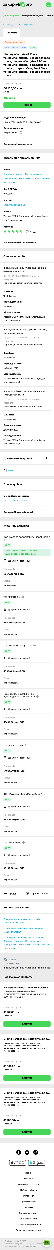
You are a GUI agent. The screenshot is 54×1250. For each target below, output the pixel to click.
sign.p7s (11, 470)
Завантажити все (47, 458)
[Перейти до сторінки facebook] (18, 1152)
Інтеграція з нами (28, 1218)
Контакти (28, 1178)
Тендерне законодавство (28, 1230)
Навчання (28, 1207)
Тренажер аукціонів (28, 1213)
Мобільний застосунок (28, 1184)
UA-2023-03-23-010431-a (15, 500)
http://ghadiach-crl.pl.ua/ (14, 205)
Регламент (28, 1196)
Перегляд (27, 105)
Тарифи (28, 1173)
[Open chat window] (46, 1242)
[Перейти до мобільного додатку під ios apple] (17, 1163)
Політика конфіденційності (28, 1224)
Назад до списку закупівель (19, 24)
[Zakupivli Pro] (17, 4)
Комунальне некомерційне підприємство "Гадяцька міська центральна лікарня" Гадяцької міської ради (26, 178)
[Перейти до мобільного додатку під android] (36, 1163)
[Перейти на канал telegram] (35, 1152)
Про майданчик (28, 1201)
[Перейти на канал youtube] (27, 1152)
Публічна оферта (28, 1190)
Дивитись (27, 1024)
